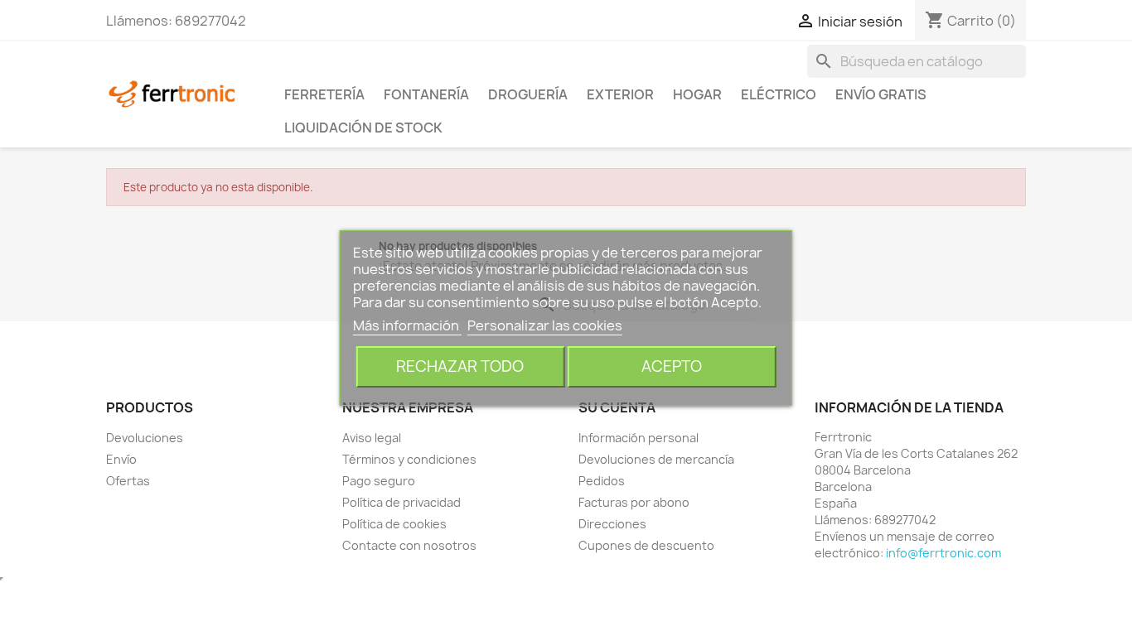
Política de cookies (394, 524)
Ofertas (128, 481)
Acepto (671, 366)
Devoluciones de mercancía (656, 459)
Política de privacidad (401, 502)
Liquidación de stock (363, 127)
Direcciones (612, 524)
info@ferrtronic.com (943, 553)
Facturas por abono (633, 502)
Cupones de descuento (646, 545)
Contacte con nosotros (409, 545)
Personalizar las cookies (544, 325)
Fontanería (426, 94)
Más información (407, 325)
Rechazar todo (460, 366)
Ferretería (324, 94)
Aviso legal (371, 438)
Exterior (620, 94)
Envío (121, 459)
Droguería (528, 94)
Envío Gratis (880, 94)
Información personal (638, 438)
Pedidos (601, 481)
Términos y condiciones (409, 459)
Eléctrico (778, 94)
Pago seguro (378, 481)
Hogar (697, 94)
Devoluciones (144, 438)
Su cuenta (616, 407)
